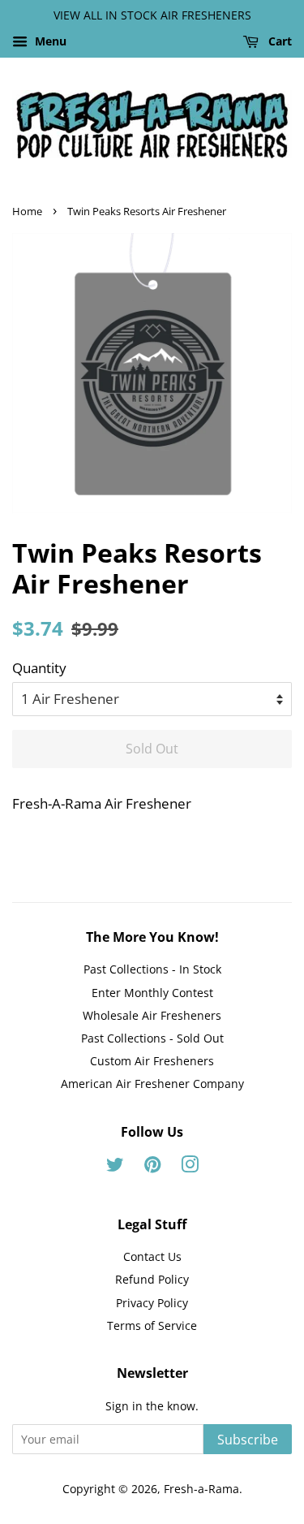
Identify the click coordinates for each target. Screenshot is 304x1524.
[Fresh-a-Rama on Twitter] (115, 1167)
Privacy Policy (152, 1302)
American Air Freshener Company (152, 1083)
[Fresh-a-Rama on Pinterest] (152, 1167)
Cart (278, 41)
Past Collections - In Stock (152, 969)
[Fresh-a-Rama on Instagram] (190, 1167)
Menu (49, 41)
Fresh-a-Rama (201, 1488)
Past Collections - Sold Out (152, 1038)
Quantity (39, 667)
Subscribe (247, 1439)
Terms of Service (152, 1325)
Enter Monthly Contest (152, 992)
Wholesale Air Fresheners (152, 1015)
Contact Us (152, 1256)
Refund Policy (152, 1279)
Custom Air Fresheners (152, 1061)
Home (27, 211)
